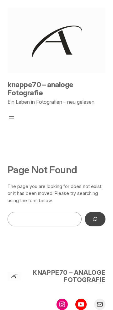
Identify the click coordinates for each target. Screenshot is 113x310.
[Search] (95, 219)
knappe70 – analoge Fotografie (40, 88)
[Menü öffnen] (11, 117)
